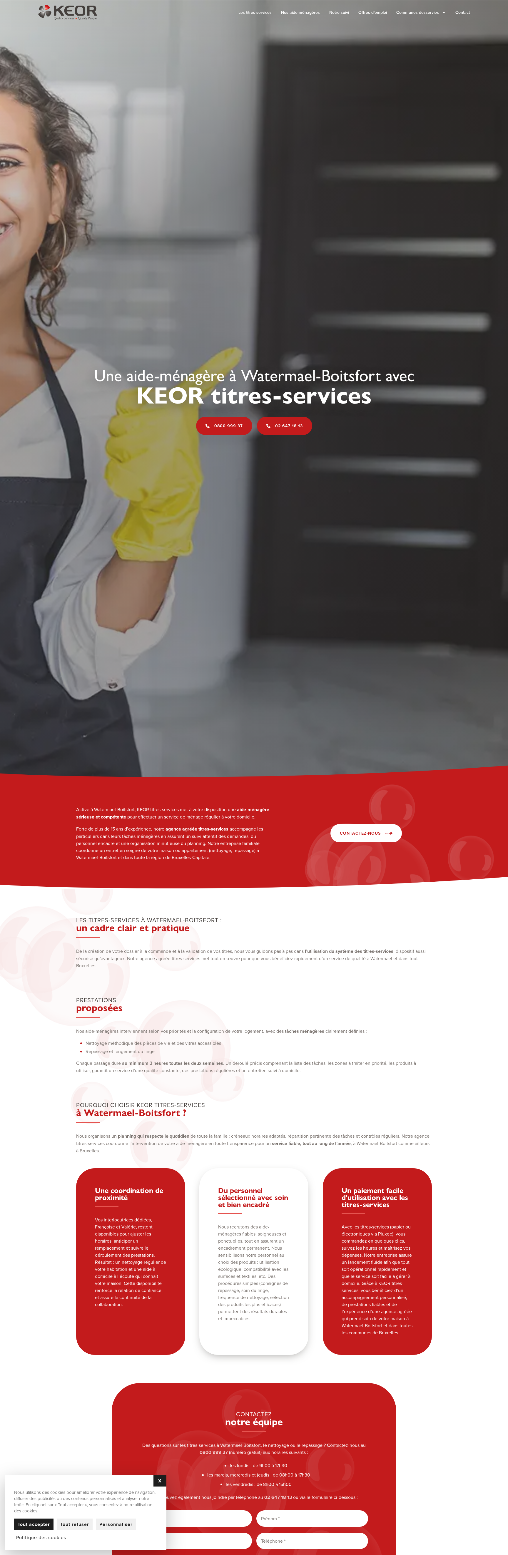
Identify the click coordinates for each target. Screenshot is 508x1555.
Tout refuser (74, 1524)
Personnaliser (116, 1524)
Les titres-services (255, 12)
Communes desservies (417, 12)
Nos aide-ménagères (300, 12)
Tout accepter (34, 1524)
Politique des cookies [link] (41, 1537)
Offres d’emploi (372, 12)
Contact (462, 12)
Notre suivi (339, 12)
